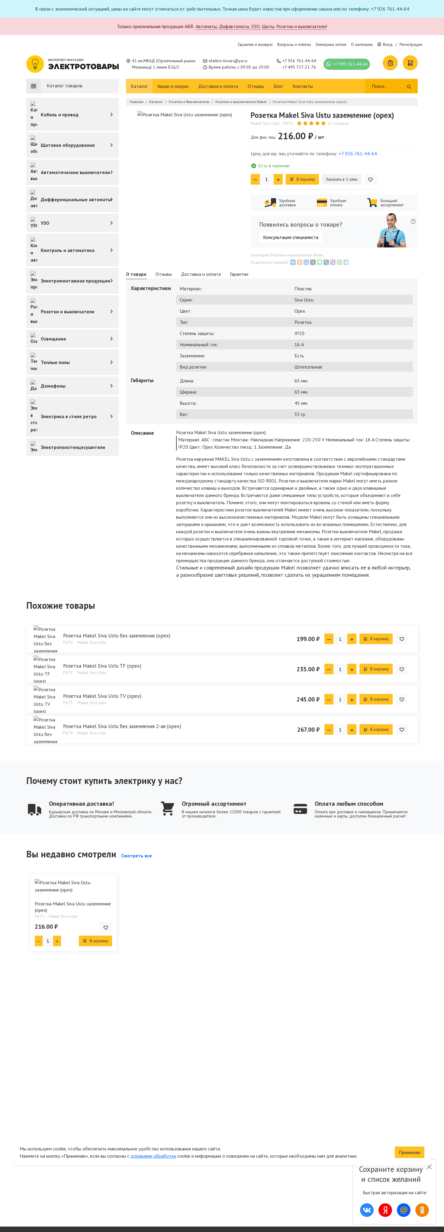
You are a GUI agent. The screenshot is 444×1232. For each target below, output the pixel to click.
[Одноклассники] (299, 262)
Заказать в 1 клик (341, 179)
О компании (362, 44)
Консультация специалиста (290, 237)
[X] (313, 262)
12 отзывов (338, 123)
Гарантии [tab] (239, 274)
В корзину (305, 179)
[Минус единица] (255, 179)
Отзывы (256, 86)
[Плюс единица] (278, 179)
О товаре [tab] (136, 274)
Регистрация (411, 44)
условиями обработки (153, 1156)
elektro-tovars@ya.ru (228, 60)
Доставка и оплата (218, 86)
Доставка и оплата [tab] (201, 274)
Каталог (139, 86)
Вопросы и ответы (294, 44)
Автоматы (206, 26)
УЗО (255, 26)
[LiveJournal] (326, 262)
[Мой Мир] (306, 262)
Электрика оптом (330, 44)
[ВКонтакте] (293, 262)
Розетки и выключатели (301, 26)
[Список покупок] (390, 62)
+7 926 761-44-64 (299, 60)
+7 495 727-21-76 (299, 67)
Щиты (268, 26)
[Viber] (333, 262)
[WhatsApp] (339, 262)
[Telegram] (346, 262)
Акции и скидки (172, 86)
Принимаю (409, 1152)
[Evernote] (319, 262)
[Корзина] (410, 62)
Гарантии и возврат (255, 44)
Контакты (303, 86)
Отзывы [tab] (164, 274)
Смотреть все (136, 856)
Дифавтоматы (234, 26)
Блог (278, 86)
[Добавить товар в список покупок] (370, 179)
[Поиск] (409, 86)
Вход (388, 44)
